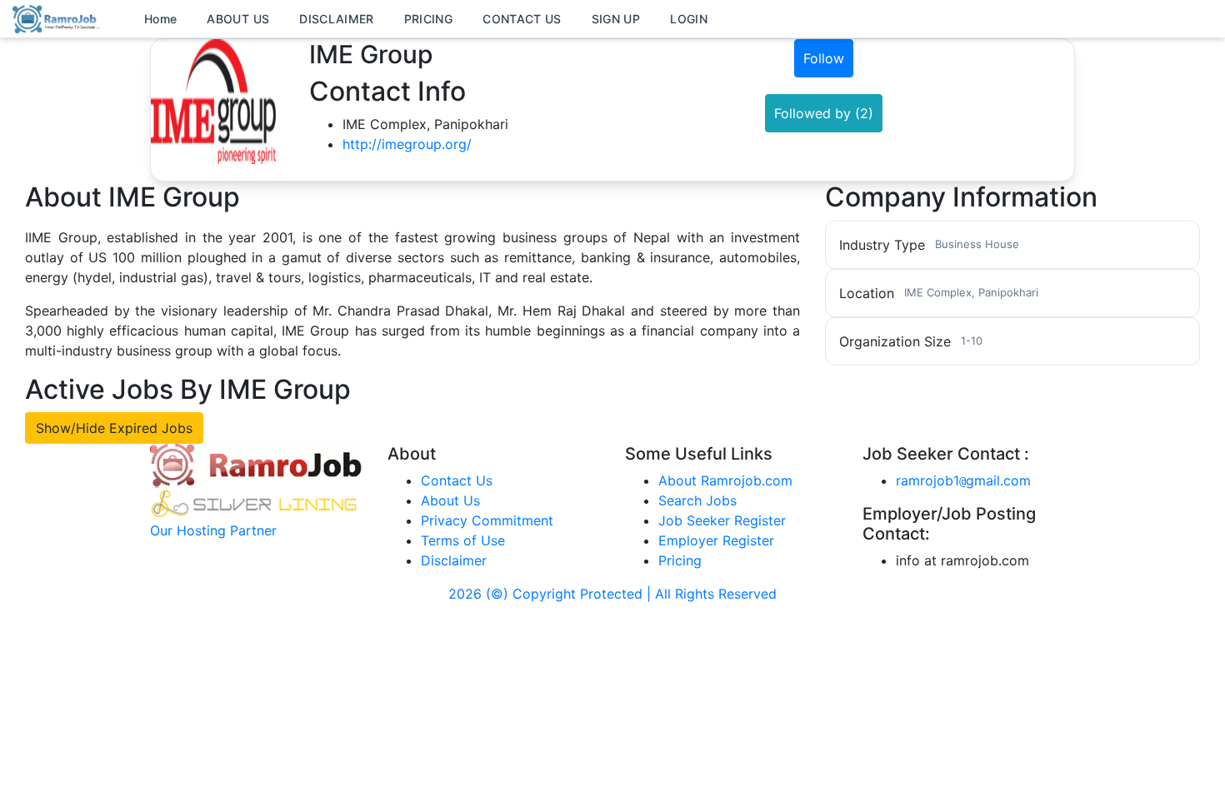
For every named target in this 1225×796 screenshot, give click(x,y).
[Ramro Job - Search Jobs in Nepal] (58, 17)
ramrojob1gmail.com (963, 480)
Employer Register (716, 540)
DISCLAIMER (336, 19)
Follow (823, 58)
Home (160, 19)
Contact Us (456, 480)
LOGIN (689, 19)
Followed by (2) (823, 113)
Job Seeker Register (722, 520)
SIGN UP (616, 19)
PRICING (428, 19)
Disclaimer (454, 560)
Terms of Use (463, 540)
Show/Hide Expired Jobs (114, 428)
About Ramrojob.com (725, 480)
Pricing (680, 560)
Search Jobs (697, 500)
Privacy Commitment (487, 520)
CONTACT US (522, 19)
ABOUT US (238, 19)
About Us (450, 500)
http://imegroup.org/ (407, 144)
